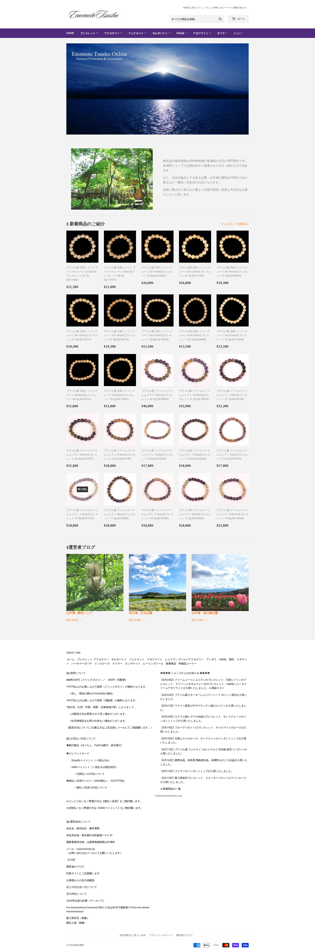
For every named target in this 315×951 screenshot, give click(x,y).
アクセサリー (112, 33)
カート (241, 18)
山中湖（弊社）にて (79, 612)
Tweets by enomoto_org (168, 795)
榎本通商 (79, 945)
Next (241, 89)
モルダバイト (160, 33)
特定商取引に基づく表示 (133, 935)
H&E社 (180, 33)
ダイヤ (221, 33)
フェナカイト (136, 33)
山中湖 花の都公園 (205, 612)
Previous (74, 89)
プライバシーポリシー (161, 935)
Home (70, 33)
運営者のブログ (184, 935)
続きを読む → (74, 619)
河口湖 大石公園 (140, 612)
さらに (237, 33)
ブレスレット (88, 33)
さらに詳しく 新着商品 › (235, 223)
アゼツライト (201, 33)
